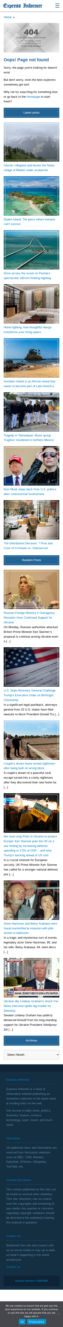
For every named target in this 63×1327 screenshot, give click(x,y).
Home (8, 17)
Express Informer (22, 6)
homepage (33, 96)
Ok (22, 1321)
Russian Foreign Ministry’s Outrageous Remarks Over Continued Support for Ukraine (29, 617)
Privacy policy (36, 1321)
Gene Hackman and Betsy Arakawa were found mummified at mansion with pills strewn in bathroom (30, 928)
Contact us (13, 1267)
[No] (58, 1314)
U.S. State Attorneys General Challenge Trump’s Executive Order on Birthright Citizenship (29, 695)
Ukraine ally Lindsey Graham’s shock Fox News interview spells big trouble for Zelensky (31, 1006)
